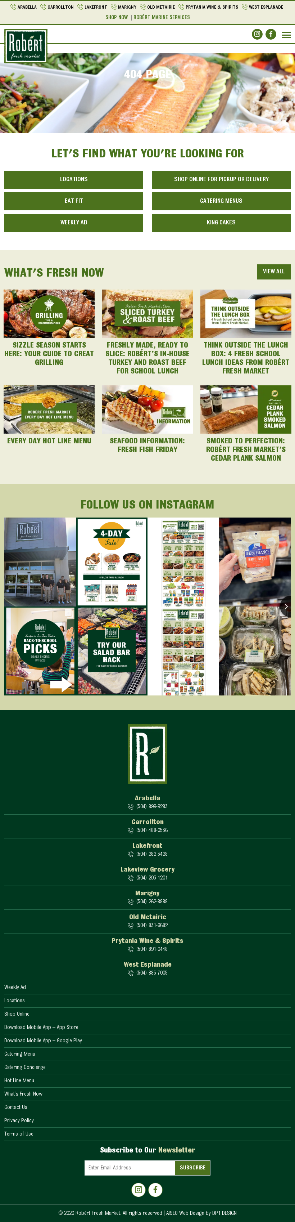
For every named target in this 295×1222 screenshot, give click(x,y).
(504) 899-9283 (152, 807)
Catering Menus (221, 201)
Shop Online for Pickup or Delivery (221, 179)
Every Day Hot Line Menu (49, 442)
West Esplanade (266, 7)
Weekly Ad (73, 223)
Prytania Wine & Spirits (212, 7)
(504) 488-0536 (152, 830)
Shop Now (116, 18)
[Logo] (25, 46)
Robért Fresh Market (98, 1213)
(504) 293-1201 (152, 878)
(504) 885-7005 (152, 973)
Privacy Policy (19, 1121)
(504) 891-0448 (152, 949)
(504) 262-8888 (152, 902)
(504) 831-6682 (152, 925)
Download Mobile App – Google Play (43, 1041)
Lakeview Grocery (148, 869)
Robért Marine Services (161, 18)
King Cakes (221, 223)
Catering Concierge (25, 1067)
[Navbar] (286, 35)
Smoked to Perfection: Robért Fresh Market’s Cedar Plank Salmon (246, 450)
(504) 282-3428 (152, 854)
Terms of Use (18, 1134)
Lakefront (96, 7)
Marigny (127, 7)
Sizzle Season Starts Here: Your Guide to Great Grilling (49, 354)
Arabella (27, 7)
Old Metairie (161, 7)
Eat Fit (74, 201)
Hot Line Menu (19, 1081)
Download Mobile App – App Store (41, 1027)
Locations (74, 179)
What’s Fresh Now (23, 1094)
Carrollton (60, 7)
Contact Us (15, 1107)
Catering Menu (19, 1054)
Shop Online (17, 1014)
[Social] (257, 34)
